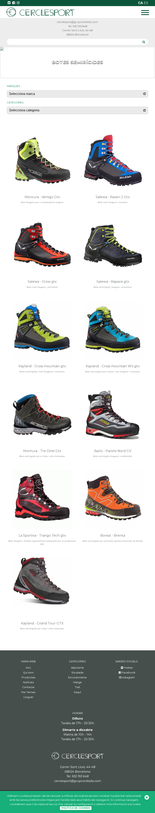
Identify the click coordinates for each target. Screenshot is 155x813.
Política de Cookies (76, 808)
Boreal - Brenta (112, 535)
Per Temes (28, 692)
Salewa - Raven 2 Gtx (113, 197)
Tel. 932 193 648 (77, 26)
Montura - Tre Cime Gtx (42, 451)
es (146, 3)
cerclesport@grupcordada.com (77, 22)
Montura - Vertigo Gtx (42, 197)
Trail (77, 687)
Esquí (77, 692)
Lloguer (28, 697)
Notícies (28, 682)
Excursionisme (77, 677)
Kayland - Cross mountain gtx (42, 366)
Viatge (77, 682)
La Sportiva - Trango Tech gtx (42, 535)
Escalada (77, 672)
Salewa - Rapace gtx (112, 282)
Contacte (28, 687)
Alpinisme (77, 667)
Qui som (28, 672)
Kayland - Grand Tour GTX (42, 623)
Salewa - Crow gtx (42, 282)
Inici (28, 667)
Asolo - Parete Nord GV (112, 451)
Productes (28, 677)
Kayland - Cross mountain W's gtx (113, 366)
